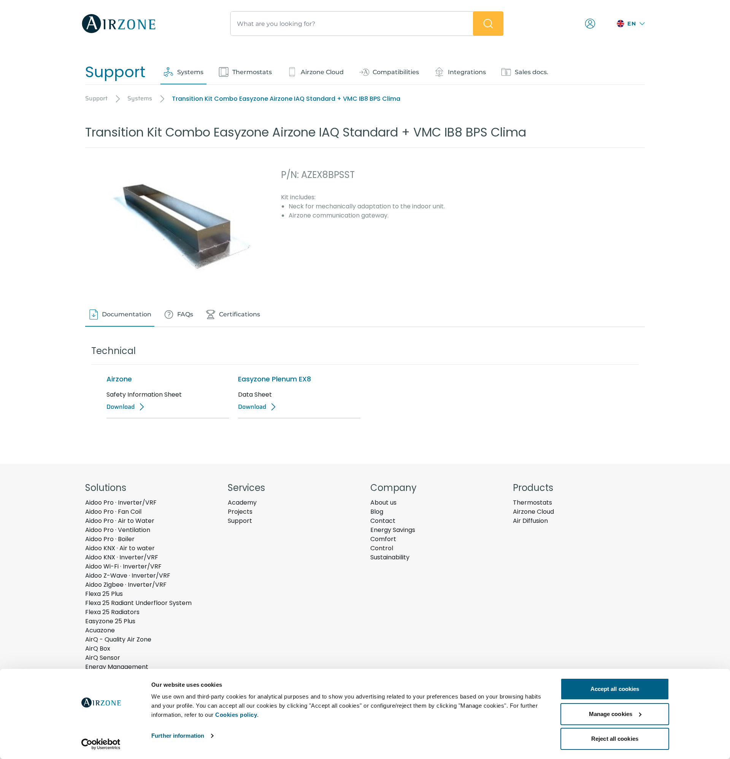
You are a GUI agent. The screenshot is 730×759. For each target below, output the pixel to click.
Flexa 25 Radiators (112, 612)
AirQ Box (97, 648)
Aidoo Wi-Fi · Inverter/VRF (123, 566)
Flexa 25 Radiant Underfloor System (138, 603)
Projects (240, 511)
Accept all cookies (615, 689)
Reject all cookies (614, 738)
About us (383, 502)
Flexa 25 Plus (104, 593)
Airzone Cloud (533, 511)
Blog (376, 511)
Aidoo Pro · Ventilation (117, 530)
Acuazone (100, 630)
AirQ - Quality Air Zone (118, 639)
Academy (242, 502)
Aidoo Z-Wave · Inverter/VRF (127, 575)
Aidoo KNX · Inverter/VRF (121, 557)
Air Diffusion (530, 520)
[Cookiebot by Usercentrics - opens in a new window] (101, 744)
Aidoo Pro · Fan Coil (113, 511)
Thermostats (532, 502)
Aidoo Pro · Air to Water (119, 520)
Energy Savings (392, 530)
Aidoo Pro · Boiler (110, 539)
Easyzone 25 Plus (110, 621)
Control (381, 548)
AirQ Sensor (102, 657)
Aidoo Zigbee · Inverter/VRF (126, 584)
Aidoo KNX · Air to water (120, 548)
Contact (382, 520)
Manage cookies (610, 714)
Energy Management (116, 666)
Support (240, 520)
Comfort (383, 539)
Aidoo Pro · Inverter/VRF (121, 502)
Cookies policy (236, 714)
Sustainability (389, 557)
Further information (177, 735)
